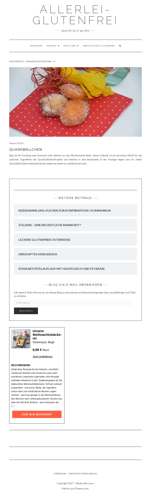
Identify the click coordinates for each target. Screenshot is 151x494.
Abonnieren (26, 311)
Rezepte (52, 46)
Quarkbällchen (25, 150)
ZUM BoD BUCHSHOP (37, 414)
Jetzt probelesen (42, 356)
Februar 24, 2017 (16, 143)
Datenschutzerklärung (83, 473)
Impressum (60, 473)
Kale (64, 488)
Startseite (36, 46)
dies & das (70, 46)
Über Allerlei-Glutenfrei (99, 46)
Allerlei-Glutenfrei (75, 15)
